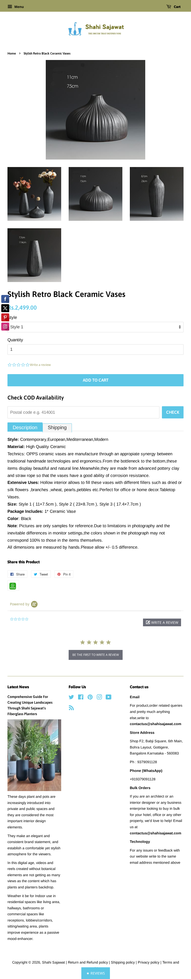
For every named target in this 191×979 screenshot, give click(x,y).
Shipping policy (123, 962)
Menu (18, 7)
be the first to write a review (95, 655)
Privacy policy (149, 962)
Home (11, 53)
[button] (162, 622)
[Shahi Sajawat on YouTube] (108, 698)
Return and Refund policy (88, 962)
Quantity (15, 340)
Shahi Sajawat (53, 962)
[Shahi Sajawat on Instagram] (99, 698)
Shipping (57, 427)
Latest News (18, 687)
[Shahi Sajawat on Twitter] (71, 698)
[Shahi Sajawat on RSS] (71, 709)
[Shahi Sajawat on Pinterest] (90, 698)
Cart (177, 7)
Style (12, 317)
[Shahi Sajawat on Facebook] (81, 698)
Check (172, 412)
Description (25, 427)
